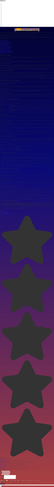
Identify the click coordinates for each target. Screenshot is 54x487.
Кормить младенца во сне (4, 212)
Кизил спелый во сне (3, 459)
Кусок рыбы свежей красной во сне (4, 461)
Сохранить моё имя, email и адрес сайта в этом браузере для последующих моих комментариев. (14, 482)
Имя (1, 471)
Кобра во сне (3, 211)
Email (1, 472)
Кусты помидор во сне (3, 466)
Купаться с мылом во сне (3, 464)
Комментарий (2, 478)
